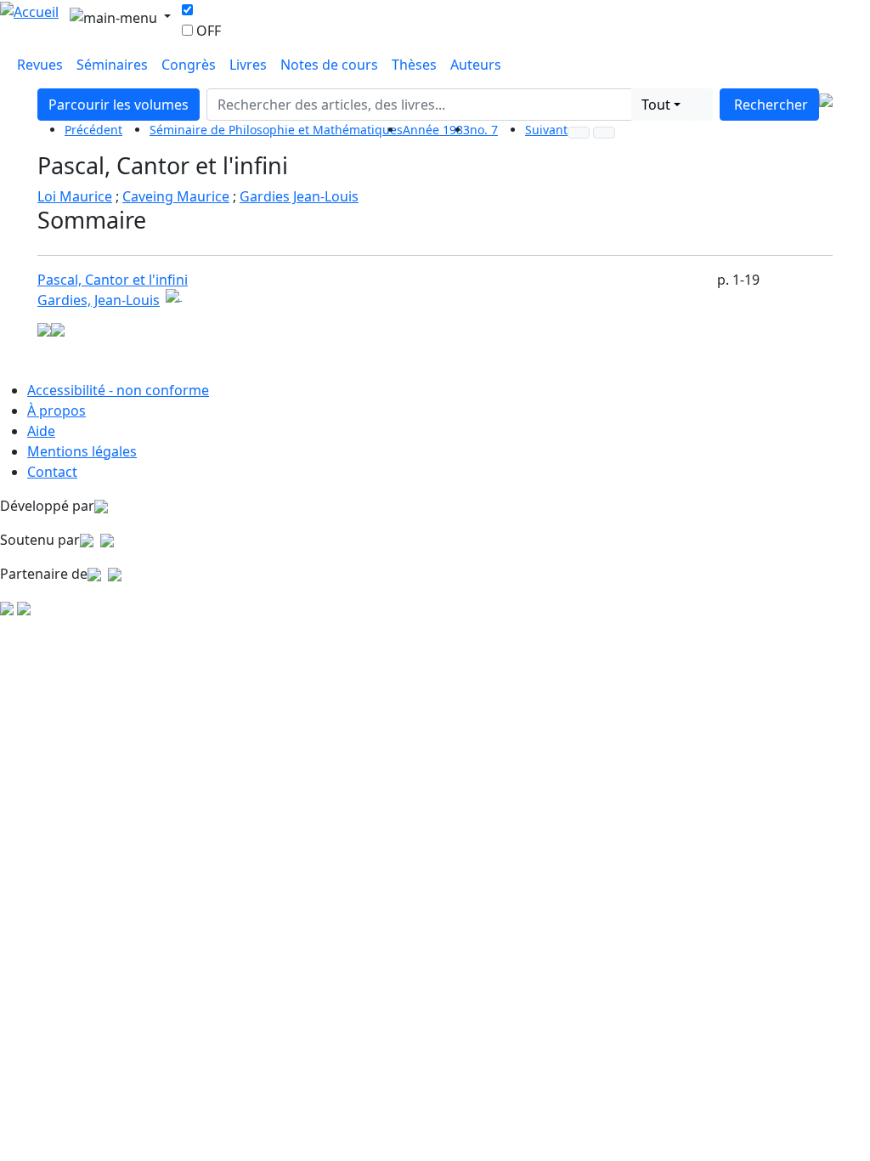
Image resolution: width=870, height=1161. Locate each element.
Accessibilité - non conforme (118, 390)
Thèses (414, 64)
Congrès (188, 64)
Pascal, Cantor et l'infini (112, 279)
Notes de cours (329, 64)
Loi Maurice (74, 196)
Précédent (93, 130)
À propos (56, 410)
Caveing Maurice (175, 196)
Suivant (546, 130)
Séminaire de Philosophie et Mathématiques (276, 130)
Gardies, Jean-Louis (98, 300)
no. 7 (484, 130)
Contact (52, 471)
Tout (655, 104)
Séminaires (112, 64)
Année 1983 (436, 130)
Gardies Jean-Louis (299, 196)
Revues (40, 64)
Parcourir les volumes (118, 104)
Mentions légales (82, 451)
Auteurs (475, 64)
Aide (41, 431)
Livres (248, 64)
